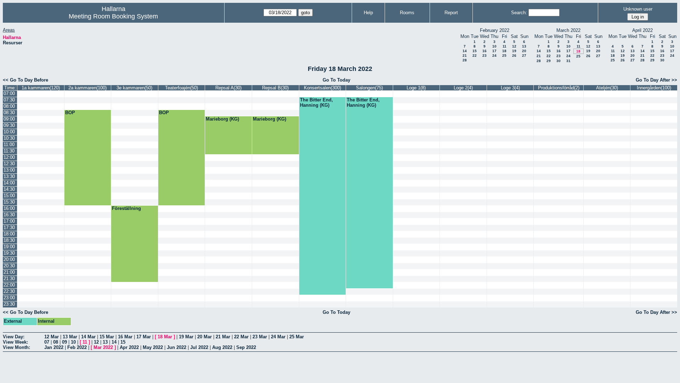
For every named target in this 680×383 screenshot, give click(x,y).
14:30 (9, 189)
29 (548, 61)
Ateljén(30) (607, 87)
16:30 (9, 214)
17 (494, 51)
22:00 (9, 285)
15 (474, 51)
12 (514, 46)
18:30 (9, 240)
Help (368, 12)
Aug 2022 (222, 347)
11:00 (9, 144)
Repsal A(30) (228, 87)
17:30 (9, 227)
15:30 (9, 202)
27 (524, 55)
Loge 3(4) (510, 87)
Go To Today (336, 80)
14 (465, 51)
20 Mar (204, 336)
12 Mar (51, 336)
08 (55, 342)
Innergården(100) (654, 87)
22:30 (9, 291)
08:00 (9, 106)
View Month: (16, 347)
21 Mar (223, 336)
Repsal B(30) (275, 87)
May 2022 (153, 347)
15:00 (9, 195)
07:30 (9, 99)
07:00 (9, 93)
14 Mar (88, 336)
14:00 (9, 182)
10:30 (9, 138)
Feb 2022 (77, 347)
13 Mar (70, 336)
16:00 (9, 208)
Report (451, 12)
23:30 (9, 304)
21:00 (9, 272)
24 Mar (278, 336)
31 (568, 61)
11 (504, 46)
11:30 (9, 151)
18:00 (9, 234)
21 (465, 55)
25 (504, 55)
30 (558, 61)
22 (474, 55)
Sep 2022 (246, 347)
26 (514, 55)
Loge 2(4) (463, 87)
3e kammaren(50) (134, 87)
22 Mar (241, 336)
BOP (70, 112)
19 (514, 51)
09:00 (9, 119)
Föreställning (126, 208)
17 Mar (143, 336)
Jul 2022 (199, 347)
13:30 (9, 176)
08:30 (9, 112)
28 (465, 60)
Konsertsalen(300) (322, 87)
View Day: (13, 336)
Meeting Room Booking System (113, 16)
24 (494, 55)
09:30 (9, 125)
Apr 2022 (129, 347)
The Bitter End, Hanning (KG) (316, 102)
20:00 (9, 259)
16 (484, 51)
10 (494, 46)
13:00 (9, 170)
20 (524, 51)
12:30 (9, 163)
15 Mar (107, 336)
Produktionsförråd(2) (558, 87)
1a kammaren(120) (41, 87)
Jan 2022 (53, 347)
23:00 (9, 297)
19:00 (9, 246)
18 (504, 51)
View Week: (15, 342)
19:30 (9, 253)
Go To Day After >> (656, 80)
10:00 (9, 131)
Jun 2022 (176, 347)
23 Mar (260, 336)
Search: (519, 12)
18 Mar (165, 336)
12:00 (9, 157)
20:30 (9, 265)
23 (484, 55)
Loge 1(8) (416, 87)
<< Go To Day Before (25, 80)
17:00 (9, 221)
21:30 (9, 278)
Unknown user (637, 9)
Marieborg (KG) (222, 119)
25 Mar (296, 336)
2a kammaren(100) (87, 87)
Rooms (407, 12)
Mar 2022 (103, 347)
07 (46, 342)
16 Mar (125, 336)
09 (64, 342)
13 (524, 46)
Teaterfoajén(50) (181, 87)
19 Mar (186, 336)
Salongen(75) (369, 87)
